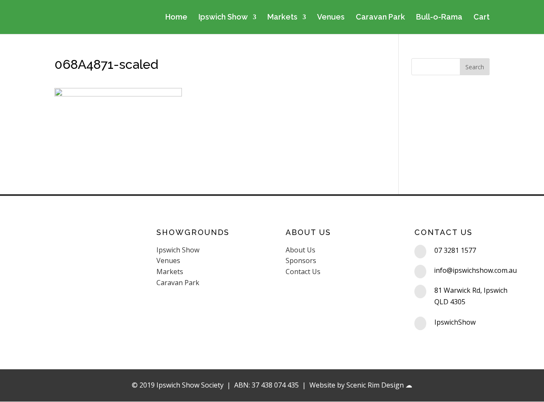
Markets (282, 17)
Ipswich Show (223, 17)
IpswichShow (455, 322)
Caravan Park (380, 17)
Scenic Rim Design (375, 385)
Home (176, 17)
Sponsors (301, 260)
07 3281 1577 (455, 250)
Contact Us (303, 271)
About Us (300, 250)
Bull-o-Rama (439, 17)
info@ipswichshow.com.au (475, 270)
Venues (331, 17)
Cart (481, 17)
